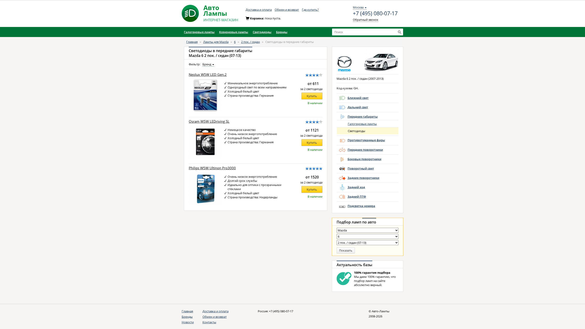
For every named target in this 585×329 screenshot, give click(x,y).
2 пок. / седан (250, 42)
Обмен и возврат (287, 10)
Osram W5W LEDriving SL (209, 121)
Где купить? (310, 10)
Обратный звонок (365, 20)
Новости (188, 322)
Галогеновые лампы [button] (199, 32)
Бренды (187, 317)
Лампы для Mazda (216, 42)
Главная (192, 42)
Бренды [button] (281, 32)
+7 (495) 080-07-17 (375, 13)
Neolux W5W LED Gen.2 (208, 75)
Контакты (209, 322)
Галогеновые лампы (362, 124)
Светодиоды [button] (262, 32)
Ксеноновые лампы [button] (233, 32)
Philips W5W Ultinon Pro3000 (212, 168)
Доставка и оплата (259, 10)
